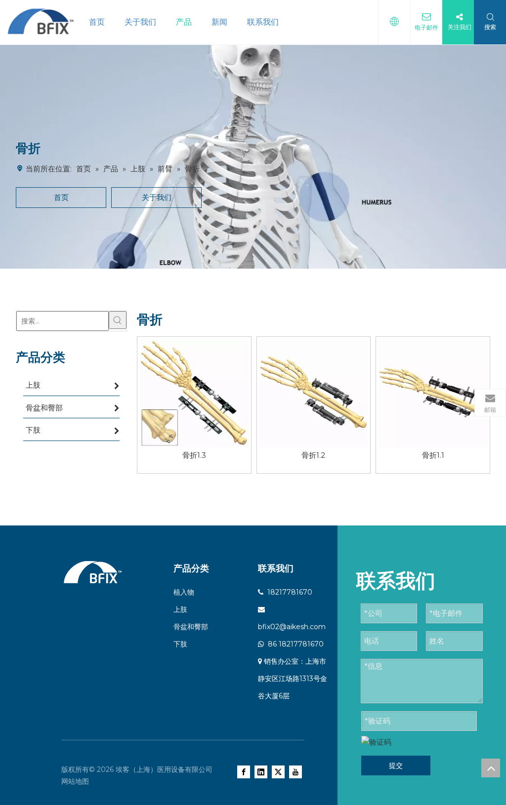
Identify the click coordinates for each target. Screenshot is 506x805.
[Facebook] (243, 771)
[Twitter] (278, 771)
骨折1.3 (194, 455)
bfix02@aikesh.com (292, 626)
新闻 (219, 22)
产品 (184, 22)
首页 (97, 22)
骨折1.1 (433, 455)
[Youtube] (295, 771)
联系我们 (263, 22)
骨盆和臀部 (190, 626)
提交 (396, 765)
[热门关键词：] (117, 320)
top (490, 768)
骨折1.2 (313, 455)
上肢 (180, 609)
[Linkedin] (260, 771)
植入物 (183, 592)
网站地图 (75, 781)
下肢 (180, 644)
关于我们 (140, 22)
